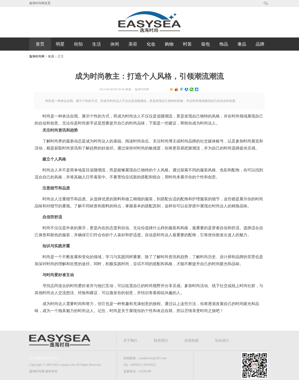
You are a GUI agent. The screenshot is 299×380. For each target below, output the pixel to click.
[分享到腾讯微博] (181, 89)
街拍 (78, 44)
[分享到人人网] (186, 89)
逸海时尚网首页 (40, 3)
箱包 (205, 44)
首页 (40, 44)
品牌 (260, 44)
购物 (169, 44)
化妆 (151, 44)
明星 (60, 44)
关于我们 (130, 340)
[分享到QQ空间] (171, 89)
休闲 (114, 44)
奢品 (241, 44)
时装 (187, 44)
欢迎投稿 (192, 340)
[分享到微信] (191, 89)
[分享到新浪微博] (176, 89)
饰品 (223, 44)
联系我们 (161, 340)
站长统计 (222, 340)
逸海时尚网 (36, 56)
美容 (132, 44)
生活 (96, 44)
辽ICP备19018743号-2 (43, 358)
